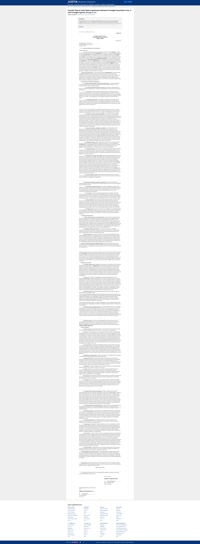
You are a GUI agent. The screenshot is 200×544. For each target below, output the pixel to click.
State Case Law (87, 528)
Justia (69, 6)
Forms (72, 6)
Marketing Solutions (110, 4)
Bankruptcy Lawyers (72, 508)
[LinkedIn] (72, 542)
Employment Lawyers (72, 513)
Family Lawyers (71, 517)
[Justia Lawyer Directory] (83, 542)
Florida (85, 531)
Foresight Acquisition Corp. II (86, 6)
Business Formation (104, 508)
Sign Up (130, 1)
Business (102, 507)
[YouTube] (74, 542)
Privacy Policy (123, 542)
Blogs (117, 517)
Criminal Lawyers (71, 512)
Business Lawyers (71, 510)
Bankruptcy (86, 508)
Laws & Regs (97, 4)
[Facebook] (75, 542)
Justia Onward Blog (120, 533)
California (86, 529)
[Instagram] (77, 542)
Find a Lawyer (70, 4)
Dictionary (118, 508)
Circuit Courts (70, 531)
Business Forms (103, 528)
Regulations (70, 528)
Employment (102, 512)
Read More (81, 26)
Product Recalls (103, 529)
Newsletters (103, 4)
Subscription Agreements (90, 14)
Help (112, 542)
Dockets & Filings (71, 534)
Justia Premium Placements (121, 528)
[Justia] (73, 2)
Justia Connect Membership (121, 524)
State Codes (86, 526)
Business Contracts (77, 6)
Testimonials (118, 534)
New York (86, 533)
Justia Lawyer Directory (120, 526)
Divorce (85, 512)
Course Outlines (119, 513)
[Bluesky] (80, 542)
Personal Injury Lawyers (72, 518)
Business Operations (104, 510)
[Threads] (78, 542)
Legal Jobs (102, 524)
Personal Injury (87, 518)
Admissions (118, 510)
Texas (85, 534)
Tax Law (101, 518)
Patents (101, 531)
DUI (84, 513)
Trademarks (102, 533)
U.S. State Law (87, 523)
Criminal (85, 510)
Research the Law (84, 4)
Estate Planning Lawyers (72, 515)
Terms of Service (117, 542)
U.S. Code (69, 526)
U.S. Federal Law (71, 523)
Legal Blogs (102, 526)
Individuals (86, 507)
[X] (81, 542)
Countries (102, 534)
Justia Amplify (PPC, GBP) (121, 531)
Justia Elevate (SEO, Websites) (122, 529)
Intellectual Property (104, 513)
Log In (126, 1)
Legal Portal (104, 542)
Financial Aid (118, 512)
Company (109, 542)
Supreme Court (71, 529)
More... (69, 520)
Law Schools (91, 4)
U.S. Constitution (71, 524)
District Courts (70, 533)
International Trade (104, 515)
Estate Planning (87, 515)
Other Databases (104, 523)
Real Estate (102, 517)
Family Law (86, 517)
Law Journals (118, 515)
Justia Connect (99, 542)
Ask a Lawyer (77, 4)
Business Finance (80, 14)
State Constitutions (87, 524)
